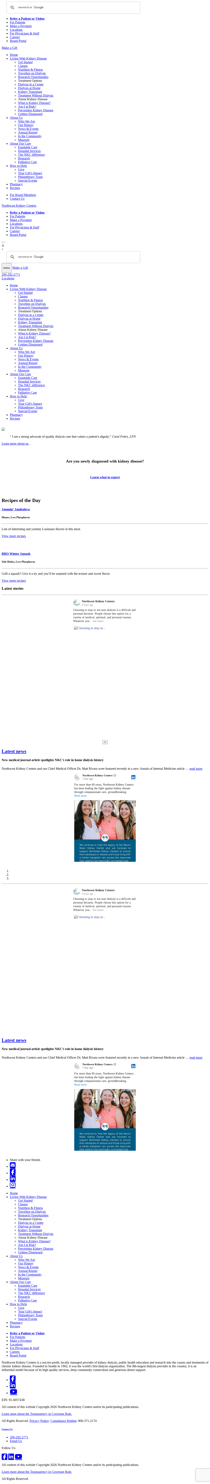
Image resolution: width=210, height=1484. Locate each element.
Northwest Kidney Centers (19, 205)
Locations (16, 29)
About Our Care (20, 143)
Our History (26, 125)
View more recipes (14, 536)
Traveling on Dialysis (32, 73)
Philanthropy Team (30, 177)
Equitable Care (27, 147)
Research (24, 158)
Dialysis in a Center (30, 84)
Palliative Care (27, 162)
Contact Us (17, 198)
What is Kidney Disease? (34, 103)
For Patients (17, 22)
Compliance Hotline (63, 1421)
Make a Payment (21, 26)
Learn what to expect (105, 477)
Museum (23, 140)
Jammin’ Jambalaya (16, 509)
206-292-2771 (11, 274)
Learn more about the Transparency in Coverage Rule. (37, 1414)
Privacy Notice (39, 1421)
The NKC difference (31, 154)
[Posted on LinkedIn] (133, 777)
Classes (23, 66)
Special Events (27, 180)
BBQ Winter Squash (16, 553)
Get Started (25, 62)
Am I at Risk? (27, 106)
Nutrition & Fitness (30, 69)
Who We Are (26, 121)
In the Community (30, 136)
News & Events (28, 128)
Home (14, 55)
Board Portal (18, 41)
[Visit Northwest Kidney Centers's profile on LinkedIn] (78, 777)
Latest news (14, 751)
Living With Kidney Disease (28, 58)
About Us (16, 117)
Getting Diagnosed (30, 114)
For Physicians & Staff (24, 33)
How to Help (18, 165)
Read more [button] (80, 795)
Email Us (16, 1441)
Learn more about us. (15, 443)
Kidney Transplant (30, 91)
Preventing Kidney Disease (35, 110)
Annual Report (27, 132)
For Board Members (23, 195)
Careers (15, 37)
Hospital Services (29, 151)
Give (21, 169)
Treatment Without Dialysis (35, 95)
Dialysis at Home (29, 88)
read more (195, 768)
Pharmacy (16, 184)
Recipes (15, 188)
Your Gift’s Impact (30, 173)
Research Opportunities (33, 77)
